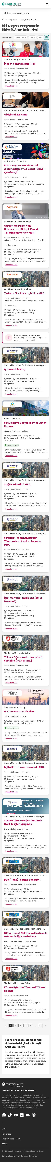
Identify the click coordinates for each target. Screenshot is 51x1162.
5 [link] (30, 1025)
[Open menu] (47, 4)
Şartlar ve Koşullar (8, 1156)
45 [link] (40, 1025)
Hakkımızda (6, 1134)
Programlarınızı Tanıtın (11, 1139)
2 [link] (15, 1025)
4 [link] (25, 1025)
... (35, 1025)
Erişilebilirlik (33, 1156)
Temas (5, 1144)
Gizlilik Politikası (22, 1156)
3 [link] (20, 1025)
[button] (21, 37)
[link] (29, 19)
